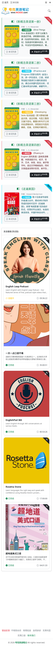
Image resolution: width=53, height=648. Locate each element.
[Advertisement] (26, 599)
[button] (50, 2)
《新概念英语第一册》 (28, 21)
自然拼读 (37, 630)
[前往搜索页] (49, 11)
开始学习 (40, 51)
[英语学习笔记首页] (15, 11)
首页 (6, 2)
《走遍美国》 (28, 189)
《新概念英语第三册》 (28, 103)
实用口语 (22, 635)
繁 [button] (46, 2)
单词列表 (12, 51)
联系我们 (31, 635)
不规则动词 (16, 630)
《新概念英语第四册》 (28, 145)
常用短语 (27, 630)
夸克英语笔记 (21, 642)
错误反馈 (6, 630)
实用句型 (47, 630)
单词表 (15, 2)
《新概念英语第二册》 (28, 62)
